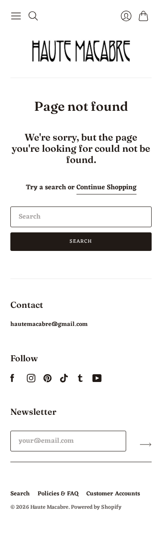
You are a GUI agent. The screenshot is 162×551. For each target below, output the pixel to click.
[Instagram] (31, 381)
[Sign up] (146, 444)
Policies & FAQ (58, 493)
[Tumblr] (80, 381)
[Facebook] (12, 381)
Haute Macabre (49, 507)
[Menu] (16, 16)
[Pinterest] (47, 381)
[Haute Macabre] (81, 51)
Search (81, 241)
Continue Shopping (106, 188)
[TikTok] (64, 381)
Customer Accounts (113, 493)
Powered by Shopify (96, 507)
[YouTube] (97, 381)
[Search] (33, 16)
